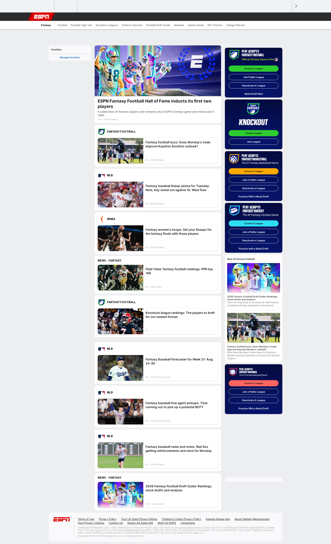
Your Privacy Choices (91, 522)
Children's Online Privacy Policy (181, 519)
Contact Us (116, 522)
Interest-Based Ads (218, 519)
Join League (253, 141)
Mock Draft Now (254, 93)
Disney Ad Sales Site (140, 522)
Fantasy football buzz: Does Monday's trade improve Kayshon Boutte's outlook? (252, 348)
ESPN (41, 16)
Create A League (253, 68)
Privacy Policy (107, 519)
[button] (287, 16)
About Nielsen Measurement (252, 519)
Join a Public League (253, 179)
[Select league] (43, 6)
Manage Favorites (70, 57)
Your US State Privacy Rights (139, 519)
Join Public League (253, 77)
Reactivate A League (253, 85)
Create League (253, 133)
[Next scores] (296, 6)
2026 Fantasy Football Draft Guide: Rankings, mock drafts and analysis (252, 298)
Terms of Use (86, 519)
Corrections (188, 522)
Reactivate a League (253, 188)
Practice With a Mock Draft (253, 196)
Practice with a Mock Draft (254, 248)
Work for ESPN (167, 522)
